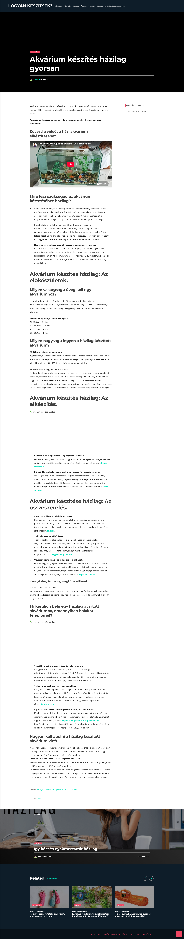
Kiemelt (77, 905)
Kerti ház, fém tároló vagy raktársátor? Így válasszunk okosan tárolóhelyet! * (90, 915)
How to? (120, 905)
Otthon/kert (35, 51)
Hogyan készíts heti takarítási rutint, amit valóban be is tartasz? (47, 915)
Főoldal (58, 6)
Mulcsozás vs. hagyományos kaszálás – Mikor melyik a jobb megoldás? (133, 915)
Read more (143, 856)
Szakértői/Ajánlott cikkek (84, 6)
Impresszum (95, 934)
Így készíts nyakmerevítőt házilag (65, 849)
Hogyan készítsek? (29, 5)
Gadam (37, 79)
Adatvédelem (147, 934)
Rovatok (67, 6)
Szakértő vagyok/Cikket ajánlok (110, 6)
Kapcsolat (135, 934)
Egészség (38, 843)
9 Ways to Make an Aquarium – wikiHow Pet (57, 789)
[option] (49, 903)
